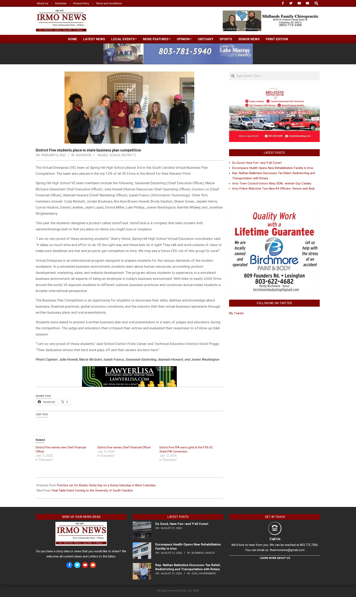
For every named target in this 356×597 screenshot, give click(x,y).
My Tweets (236, 313)
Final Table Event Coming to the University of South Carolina (92, 490)
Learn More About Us (275, 557)
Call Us (274, 539)
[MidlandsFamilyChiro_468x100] (271, 12)
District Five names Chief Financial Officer (124, 447)
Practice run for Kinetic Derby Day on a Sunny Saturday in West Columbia (106, 485)
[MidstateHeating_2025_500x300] (274, 90)
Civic (195, 573)
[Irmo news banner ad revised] (129, 369)
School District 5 (123, 155)
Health (210, 552)
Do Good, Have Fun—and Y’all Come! (257, 163)
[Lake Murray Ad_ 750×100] (178, 45)
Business (198, 552)
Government (207, 573)
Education (83, 155)
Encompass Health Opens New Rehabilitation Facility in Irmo (272, 168)
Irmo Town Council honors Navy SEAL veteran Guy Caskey (271, 183)
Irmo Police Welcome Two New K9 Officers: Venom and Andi (273, 188)
